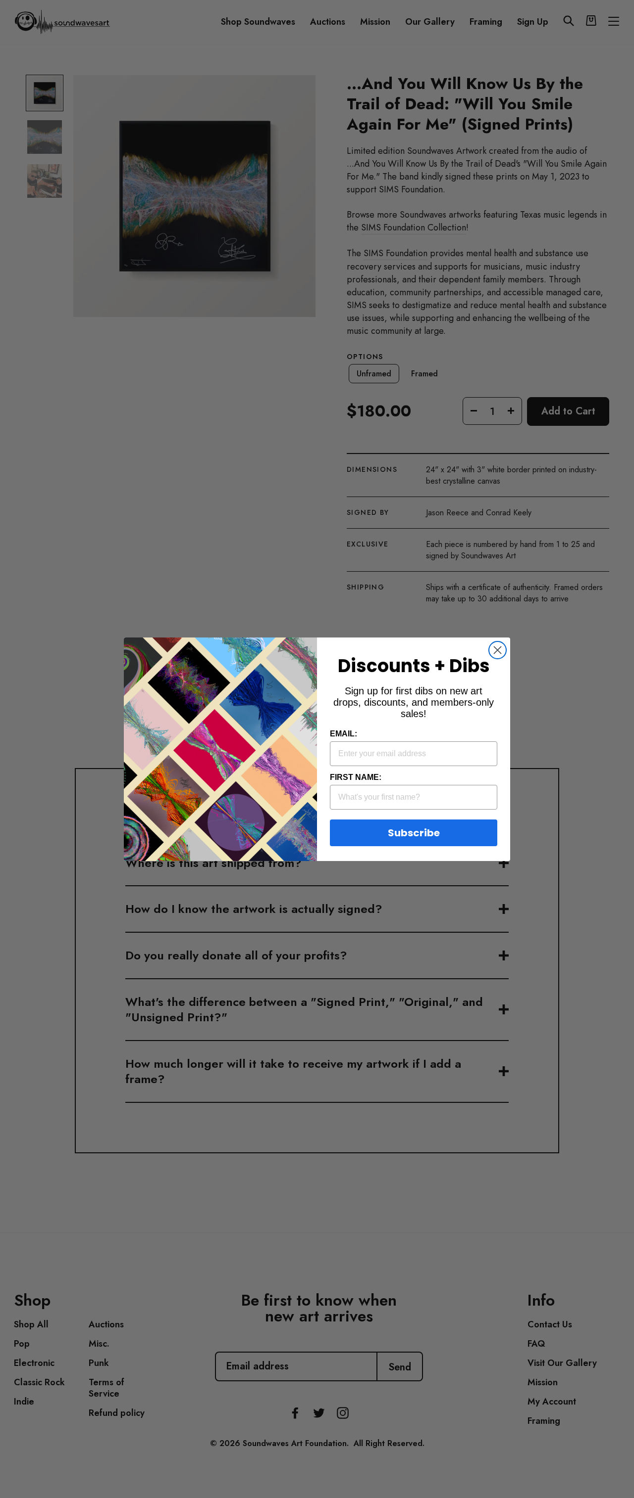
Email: (343, 733)
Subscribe (414, 833)
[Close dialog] (497, 650)
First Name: (355, 777)
